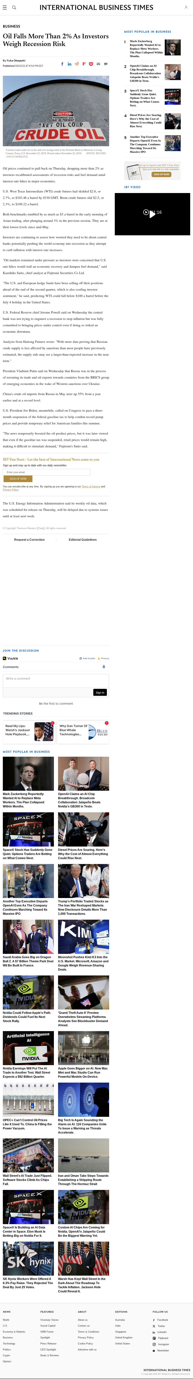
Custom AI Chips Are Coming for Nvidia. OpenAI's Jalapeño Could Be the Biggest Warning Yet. (81, 1231)
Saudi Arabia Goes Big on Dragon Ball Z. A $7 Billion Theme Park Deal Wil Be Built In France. (28, 961)
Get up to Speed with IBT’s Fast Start (159, 165)
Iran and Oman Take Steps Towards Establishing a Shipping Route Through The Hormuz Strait (83, 1180)
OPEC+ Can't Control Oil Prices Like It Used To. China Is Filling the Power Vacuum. (27, 1124)
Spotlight (45, 1337)
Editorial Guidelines (83, 539)
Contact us (84, 1325)
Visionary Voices (49, 1319)
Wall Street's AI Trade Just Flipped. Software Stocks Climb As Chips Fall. (27, 1180)
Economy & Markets (14, 1331)
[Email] (98, 64)
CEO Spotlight (48, 1349)
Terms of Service (91, 486)
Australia (120, 1319)
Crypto (6, 1355)
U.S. (5, 1325)
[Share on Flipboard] (84, 64)
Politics (7, 1349)
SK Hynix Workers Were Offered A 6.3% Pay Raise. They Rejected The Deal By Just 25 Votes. (28, 1283)
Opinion (7, 1361)
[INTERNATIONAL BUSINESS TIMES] (96, 8)
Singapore (120, 1331)
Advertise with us (87, 1349)
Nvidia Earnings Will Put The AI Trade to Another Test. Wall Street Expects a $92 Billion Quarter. (26, 1072)
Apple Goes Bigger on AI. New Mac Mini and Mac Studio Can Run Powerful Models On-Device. (83, 1072)
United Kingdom (123, 1337)
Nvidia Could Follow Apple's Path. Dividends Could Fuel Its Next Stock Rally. (27, 1017)
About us (83, 1319)
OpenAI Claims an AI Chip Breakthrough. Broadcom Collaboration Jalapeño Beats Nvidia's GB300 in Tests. (145, 73)
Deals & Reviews (49, 1355)
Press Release (48, 1343)
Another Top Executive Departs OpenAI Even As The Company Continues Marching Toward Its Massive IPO (145, 144)
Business (8, 1337)
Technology (9, 1343)
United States (122, 1343)
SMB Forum (47, 1331)
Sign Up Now (161, 174)
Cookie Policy (85, 1343)
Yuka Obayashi (16, 60)
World (6, 1319)
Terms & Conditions (88, 1331)
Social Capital (47, 1325)
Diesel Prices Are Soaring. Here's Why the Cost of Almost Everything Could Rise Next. (83, 854)
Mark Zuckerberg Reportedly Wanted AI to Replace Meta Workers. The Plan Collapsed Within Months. (146, 49)
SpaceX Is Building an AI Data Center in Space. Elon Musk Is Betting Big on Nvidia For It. (24, 1231)
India (117, 1325)
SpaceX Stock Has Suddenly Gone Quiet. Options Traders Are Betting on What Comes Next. (27, 854)
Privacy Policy (10, 489)
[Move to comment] (105, 64)
